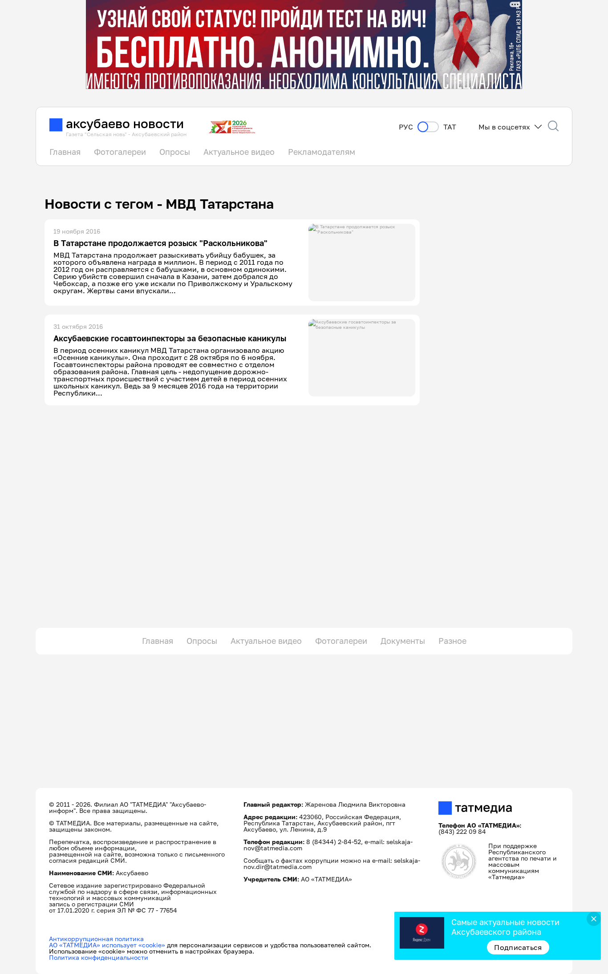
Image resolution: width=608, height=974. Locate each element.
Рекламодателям (321, 152)
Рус (406, 127)
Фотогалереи (120, 152)
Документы (403, 641)
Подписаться (518, 947)
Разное (452, 641)
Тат (449, 127)
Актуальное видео (239, 152)
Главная (65, 152)
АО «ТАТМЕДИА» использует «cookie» (107, 945)
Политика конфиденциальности (98, 957)
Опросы (174, 152)
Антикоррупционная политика (96, 938)
